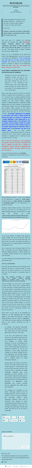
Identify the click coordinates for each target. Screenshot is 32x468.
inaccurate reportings (15, 31)
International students (19, 33)
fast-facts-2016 (13, 56)
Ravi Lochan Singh (8, 35)
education (5, 31)
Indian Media (26, 31)
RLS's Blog (16, 2)
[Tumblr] (4, 462)
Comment (25, 447)
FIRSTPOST (26, 318)
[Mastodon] (2, 462)
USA (15, 35)
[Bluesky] (6, 462)
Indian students (7, 33)
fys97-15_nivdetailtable (8, 263)
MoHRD (27, 33)
